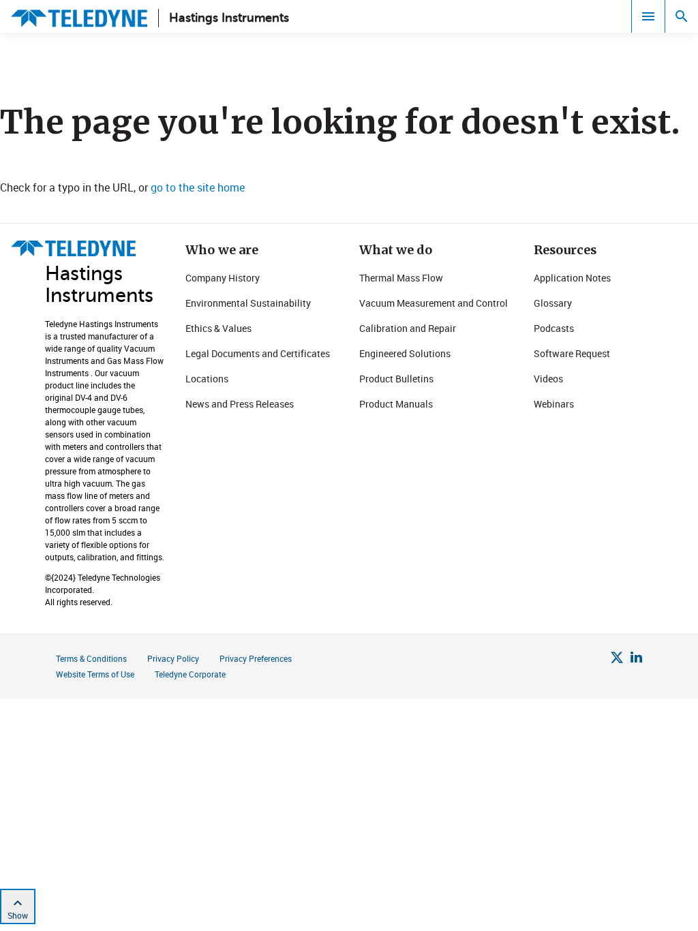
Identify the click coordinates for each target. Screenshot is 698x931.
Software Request (572, 353)
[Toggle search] (681, 16)
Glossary (553, 302)
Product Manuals (396, 403)
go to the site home (198, 187)
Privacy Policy (173, 658)
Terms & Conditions (91, 658)
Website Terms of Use (95, 674)
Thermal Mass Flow (401, 277)
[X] (617, 659)
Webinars (554, 403)
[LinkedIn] (636, 659)
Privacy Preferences (255, 658)
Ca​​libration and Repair (407, 328)
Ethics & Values (218, 328)
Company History (222, 277)
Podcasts (554, 328)
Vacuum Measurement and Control (433, 302)
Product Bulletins (396, 378)
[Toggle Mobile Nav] (648, 16)
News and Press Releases (239, 403)
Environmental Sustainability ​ (249, 302)
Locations (206, 378)
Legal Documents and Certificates (257, 353)
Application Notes (572, 277)
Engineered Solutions (405, 353)
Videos (548, 378)
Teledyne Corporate (190, 674)
